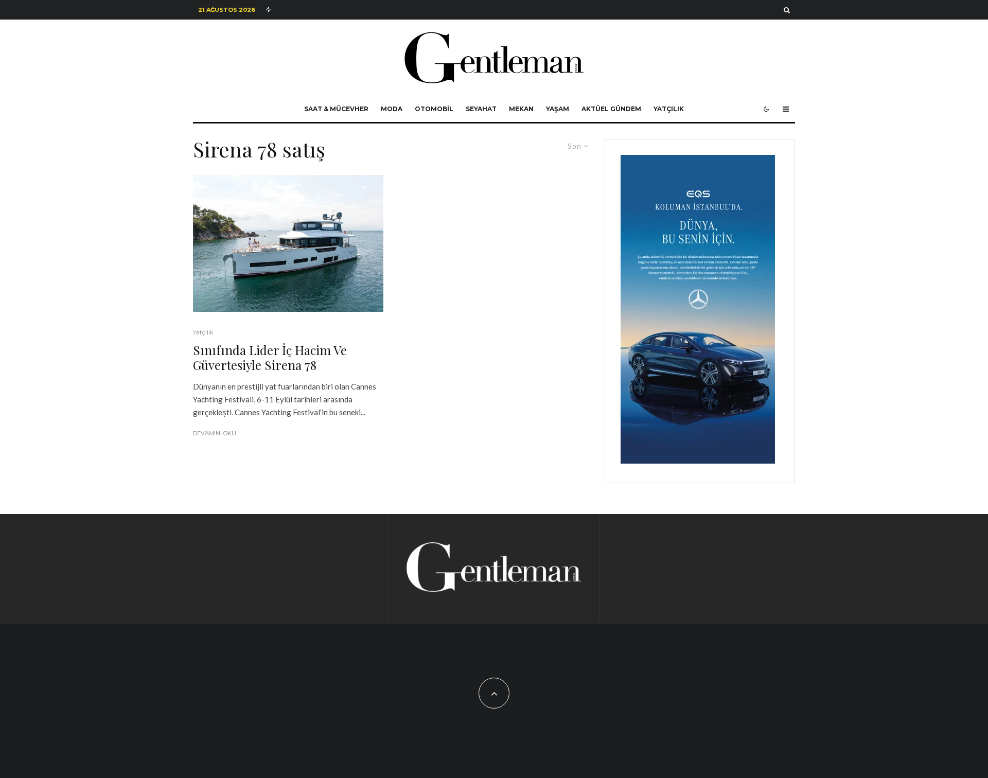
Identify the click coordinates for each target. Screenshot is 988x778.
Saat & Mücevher (336, 109)
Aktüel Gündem (611, 109)
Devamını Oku (214, 433)
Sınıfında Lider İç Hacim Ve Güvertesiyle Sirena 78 (270, 358)
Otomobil (434, 109)
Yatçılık (669, 109)
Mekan (521, 109)
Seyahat (481, 109)
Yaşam (557, 109)
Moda (391, 109)
